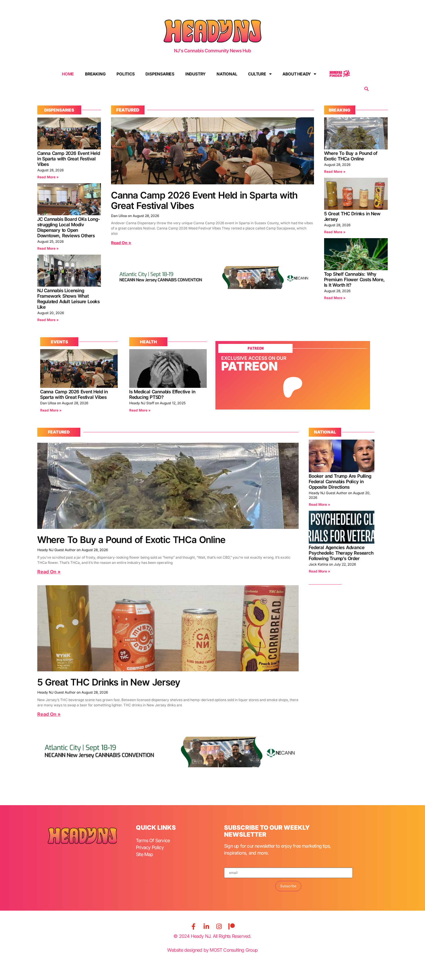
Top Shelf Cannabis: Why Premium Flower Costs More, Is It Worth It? (354, 279)
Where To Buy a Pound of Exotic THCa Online (350, 156)
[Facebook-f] (193, 926)
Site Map (144, 854)
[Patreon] (231, 926)
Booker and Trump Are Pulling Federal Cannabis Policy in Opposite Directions (340, 481)
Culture (257, 73)
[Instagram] (219, 926)
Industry (195, 73)
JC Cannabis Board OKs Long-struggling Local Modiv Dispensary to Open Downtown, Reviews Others (68, 227)
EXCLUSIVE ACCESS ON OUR (253, 358)
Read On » (121, 242)
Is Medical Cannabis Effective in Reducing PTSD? (162, 394)
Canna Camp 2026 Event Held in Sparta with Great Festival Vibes (68, 158)
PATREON (255, 348)
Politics (125, 73)
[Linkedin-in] (206, 926)
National (227, 73)
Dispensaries (159, 73)
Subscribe (288, 886)
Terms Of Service (153, 840)
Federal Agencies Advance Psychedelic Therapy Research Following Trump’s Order (341, 552)
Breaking (95, 73)
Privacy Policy (150, 847)
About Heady (296, 73)
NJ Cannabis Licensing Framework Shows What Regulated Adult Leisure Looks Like (68, 299)
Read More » (48, 177)
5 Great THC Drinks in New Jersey (352, 216)
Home (68, 73)
